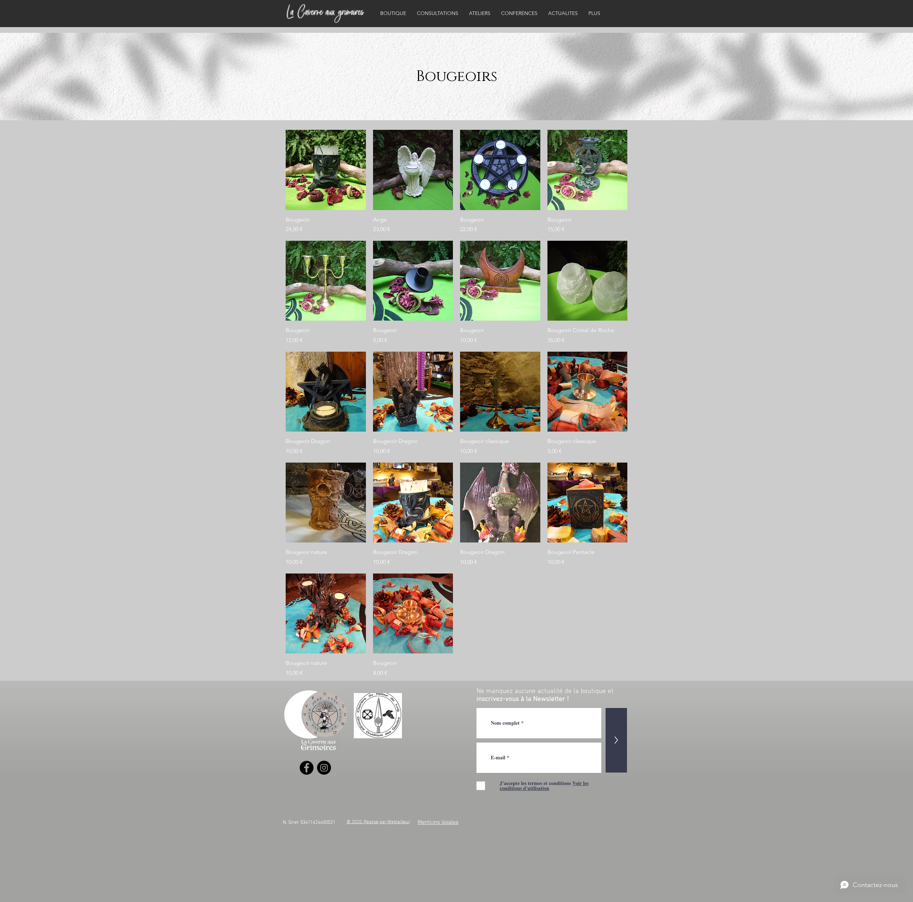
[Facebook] (306, 768)
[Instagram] (324, 768)
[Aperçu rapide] (326, 170)
